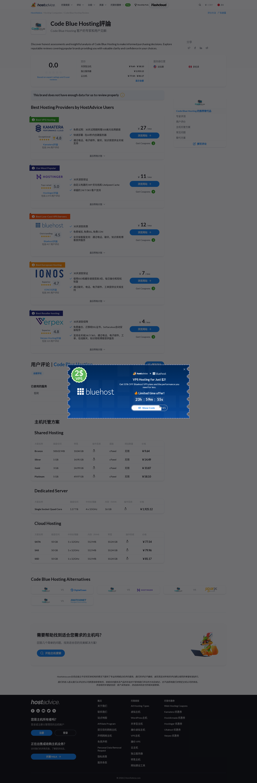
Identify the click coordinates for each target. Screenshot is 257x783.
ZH (222, 5)
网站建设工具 (138, 765)
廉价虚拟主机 (138, 729)
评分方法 (212, 13)
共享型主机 (137, 723)
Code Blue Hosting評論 (81, 23)
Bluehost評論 (51, 241)
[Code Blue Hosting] (38, 26)
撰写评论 (156, 364)
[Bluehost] (49, 225)
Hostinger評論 (50, 192)
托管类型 (65, 5)
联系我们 (102, 711)
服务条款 (102, 762)
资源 (101, 5)
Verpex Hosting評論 (50, 338)
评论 (79, 5)
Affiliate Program (107, 723)
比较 (90, 5)
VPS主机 (135, 735)
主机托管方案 (183, 127)
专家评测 (181, 116)
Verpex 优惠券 (171, 735)
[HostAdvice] (43, 5)
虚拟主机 (135, 711)
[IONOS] (49, 273)
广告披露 (222, 13)
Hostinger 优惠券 (173, 723)
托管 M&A (51, 756)
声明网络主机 (105, 735)
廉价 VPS (135, 741)
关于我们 (102, 705)
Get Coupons (145, 143)
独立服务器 (137, 753)
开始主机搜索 (53, 653)
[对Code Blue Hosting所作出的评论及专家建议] (189, 48)
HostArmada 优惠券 (174, 717)
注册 (41, 732)
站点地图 (102, 717)
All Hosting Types (140, 705)
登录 (65, 732)
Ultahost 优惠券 (172, 729)
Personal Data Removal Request (109, 749)
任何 (36, 393)
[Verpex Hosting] (49, 322)
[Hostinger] (49, 177)
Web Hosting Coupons (176, 705)
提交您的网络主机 (107, 729)
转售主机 (135, 759)
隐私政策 (102, 756)
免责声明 (102, 741)
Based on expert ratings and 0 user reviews (53, 78)
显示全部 (139, 81)
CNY (209, 5)
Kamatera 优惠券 (173, 711)
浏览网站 (142, 135)
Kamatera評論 (50, 144)
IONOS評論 (50, 289)
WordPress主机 (139, 717)
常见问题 (181, 132)
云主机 (134, 747)
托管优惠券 (120, 5)
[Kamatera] (49, 128)
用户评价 (181, 121)
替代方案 (181, 137)
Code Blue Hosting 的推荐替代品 (193, 110)
